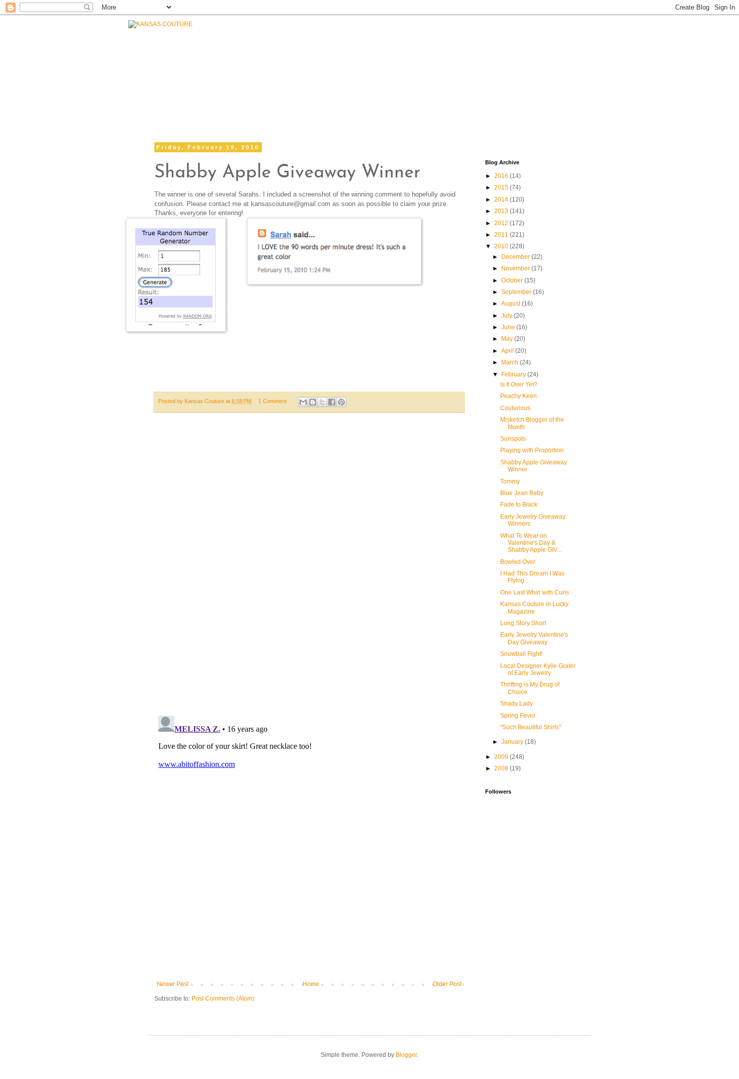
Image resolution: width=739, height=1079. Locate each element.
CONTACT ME (436, 69)
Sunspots (513, 438)
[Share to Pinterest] (341, 402)
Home (311, 984)
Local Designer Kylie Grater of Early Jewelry (538, 669)
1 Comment (272, 401)
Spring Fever (517, 715)
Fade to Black (518, 504)
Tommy (510, 481)
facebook (382, 94)
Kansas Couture (205, 401)
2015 (502, 187)
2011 (502, 234)
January (513, 741)
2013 (502, 211)
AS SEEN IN (572, 69)
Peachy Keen (518, 396)
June (508, 327)
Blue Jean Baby (521, 493)
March (510, 362)
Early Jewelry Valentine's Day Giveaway (534, 638)
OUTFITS (325, 71)
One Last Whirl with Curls (534, 592)
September (517, 292)
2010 (502, 246)
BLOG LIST (504, 69)
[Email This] (303, 402)
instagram (500, 94)
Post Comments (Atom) (223, 998)
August (511, 303)
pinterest (561, 94)
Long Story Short (523, 623)
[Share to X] (322, 402)
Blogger (406, 1054)
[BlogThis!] (313, 402)
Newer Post (173, 984)
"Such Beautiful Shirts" (530, 727)
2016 (502, 175)
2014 (502, 199)
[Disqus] (309, 569)
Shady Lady (516, 703)
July (507, 315)
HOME (222, 84)
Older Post (447, 984)
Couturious (515, 408)
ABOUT (376, 69)
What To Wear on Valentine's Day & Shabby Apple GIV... (531, 543)
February (514, 374)
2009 (502, 756)
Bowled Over (517, 561)
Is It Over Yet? (518, 384)
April (508, 350)
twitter (441, 94)
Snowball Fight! (521, 653)
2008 (502, 768)
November (516, 268)
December (516, 256)
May (507, 338)
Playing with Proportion (532, 450)
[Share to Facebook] (332, 402)
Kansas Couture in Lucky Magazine (534, 608)
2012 (502, 223)
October (512, 280)
